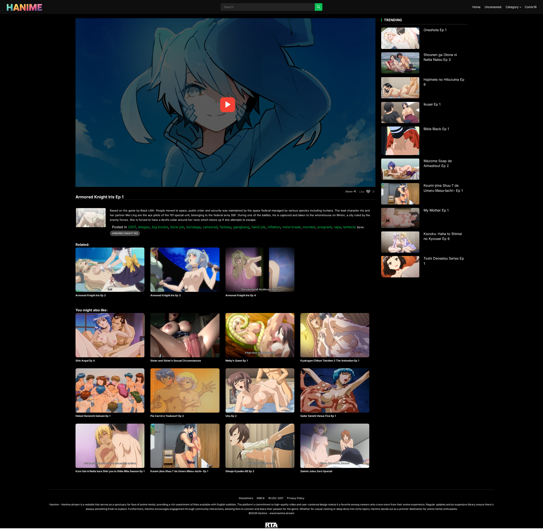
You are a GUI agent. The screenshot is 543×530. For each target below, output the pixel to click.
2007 (132, 227)
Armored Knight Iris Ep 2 (91, 295)
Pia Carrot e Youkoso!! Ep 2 (167, 415)
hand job (259, 227)
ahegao (144, 227)
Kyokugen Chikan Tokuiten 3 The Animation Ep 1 (329, 360)
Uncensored (493, 7)
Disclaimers (246, 498)
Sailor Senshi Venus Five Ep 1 (318, 415)
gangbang (241, 227)
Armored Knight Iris (125, 233)
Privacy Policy (295, 498)
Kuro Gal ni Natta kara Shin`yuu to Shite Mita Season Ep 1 (110, 471)
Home (476, 7)
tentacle (349, 227)
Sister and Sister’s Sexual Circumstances (175, 360)
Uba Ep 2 (231, 415)
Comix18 (531, 7)
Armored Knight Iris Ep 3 (165, 295)
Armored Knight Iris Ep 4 (240, 295)
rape (337, 227)
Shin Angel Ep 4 (85, 360)
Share (349, 191)
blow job (177, 227)
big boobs (160, 227)
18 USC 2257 (275, 498)
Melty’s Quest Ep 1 (236, 360)
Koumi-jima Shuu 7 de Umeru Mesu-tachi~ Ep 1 (179, 471)
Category (512, 7)
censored (210, 227)
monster (309, 227)
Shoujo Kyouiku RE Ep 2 (239, 471)
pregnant (325, 227)
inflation (274, 227)
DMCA (261, 498)
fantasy (225, 227)
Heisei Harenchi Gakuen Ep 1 (93, 415)
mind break (292, 227)
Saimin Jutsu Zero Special (316, 471)
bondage (193, 227)
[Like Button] (368, 191)
